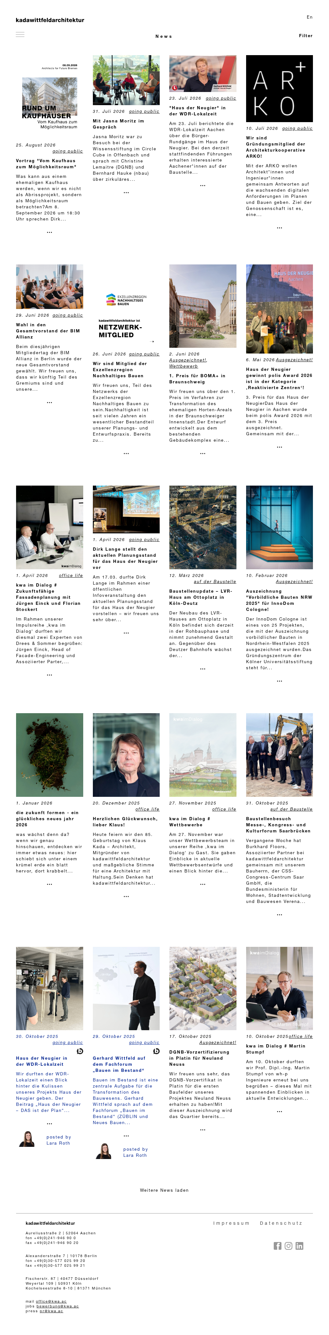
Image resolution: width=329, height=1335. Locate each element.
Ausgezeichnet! (187, 361)
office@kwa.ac (51, 1302)
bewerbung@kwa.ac (58, 1306)
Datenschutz (281, 1224)
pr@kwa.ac (51, 1311)
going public (68, 152)
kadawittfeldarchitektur (50, 1224)
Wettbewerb (183, 367)
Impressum (232, 1224)
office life (71, 576)
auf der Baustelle (215, 582)
